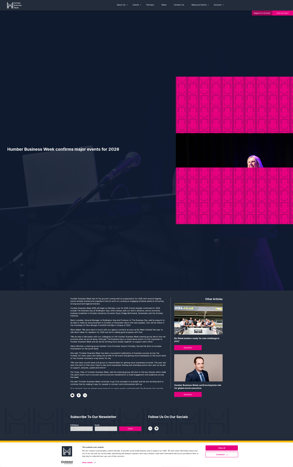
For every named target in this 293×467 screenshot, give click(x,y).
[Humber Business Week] (14, 5)
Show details (87, 462)
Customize (220, 454)
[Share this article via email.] (72, 395)
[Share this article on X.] (85, 395)
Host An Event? (283, 13)
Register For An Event (262, 13)
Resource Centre (198, 5)
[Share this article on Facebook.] (79, 395)
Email (97, 425)
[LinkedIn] (157, 428)
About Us (121, 5)
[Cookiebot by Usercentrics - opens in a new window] (67, 462)
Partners (150, 5)
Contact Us (179, 5)
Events (136, 5)
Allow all (221, 448)
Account (217, 5)
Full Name (74, 425)
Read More (188, 348)
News (163, 5)
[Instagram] (150, 428)
